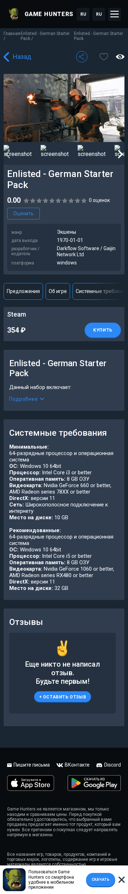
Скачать (101, 880)
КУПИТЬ (102, 330)
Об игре (58, 291)
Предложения (23, 291)
